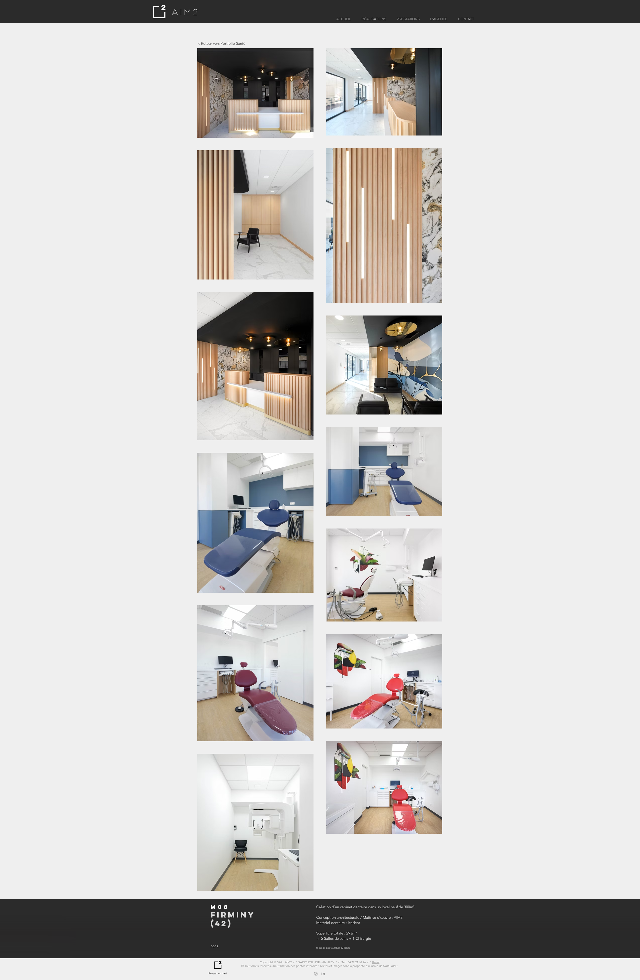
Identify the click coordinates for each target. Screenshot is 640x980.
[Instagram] (316, 974)
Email (376, 962)
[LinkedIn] (323, 974)
